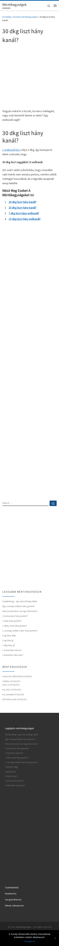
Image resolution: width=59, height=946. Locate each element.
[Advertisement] (29, 75)
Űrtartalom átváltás (14, 699)
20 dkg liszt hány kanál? (22, 202)
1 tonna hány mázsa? (12, 650)
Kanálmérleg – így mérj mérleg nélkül (19, 601)
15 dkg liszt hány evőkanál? (25, 219)
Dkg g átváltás (11, 684)
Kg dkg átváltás (11, 689)
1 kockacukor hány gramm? (15, 616)
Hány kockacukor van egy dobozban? (19, 611)
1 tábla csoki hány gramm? (14, 625)
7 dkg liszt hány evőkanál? (24, 213)
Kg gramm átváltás (13, 694)
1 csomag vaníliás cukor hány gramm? (20, 630)
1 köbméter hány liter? (12, 655)
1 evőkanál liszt (11, 150)
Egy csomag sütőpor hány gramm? (18, 606)
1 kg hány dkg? (9, 635)
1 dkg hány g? (8, 645)
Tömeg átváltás (11, 681)
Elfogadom (29, 941)
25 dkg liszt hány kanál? (22, 207)
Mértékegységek (23, 927)
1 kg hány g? (8, 640)
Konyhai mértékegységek (25, 16)
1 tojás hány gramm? (12, 620)
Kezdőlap (6, 16)
